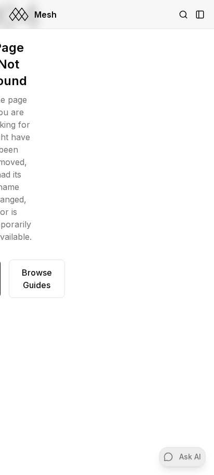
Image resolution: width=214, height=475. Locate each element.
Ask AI (190, 456)
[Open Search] (183, 14)
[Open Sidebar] (200, 14)
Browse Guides (37, 278)
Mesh (45, 14)
